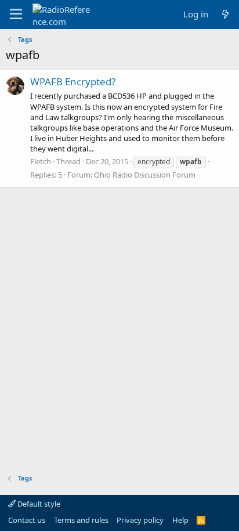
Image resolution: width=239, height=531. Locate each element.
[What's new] (225, 14)
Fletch (40, 161)
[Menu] (16, 14)
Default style (38, 504)
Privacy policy (140, 520)
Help (180, 520)
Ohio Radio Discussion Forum (144, 174)
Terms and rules (81, 520)
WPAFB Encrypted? (72, 81)
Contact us (26, 520)
